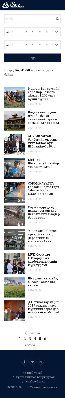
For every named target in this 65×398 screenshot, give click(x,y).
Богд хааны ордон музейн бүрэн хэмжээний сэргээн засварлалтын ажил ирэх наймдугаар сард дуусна (43, 118)
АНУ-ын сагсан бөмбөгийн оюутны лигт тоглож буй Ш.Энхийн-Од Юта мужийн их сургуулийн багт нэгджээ (42, 141)
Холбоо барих (35, 381)
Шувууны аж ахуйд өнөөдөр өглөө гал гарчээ (43, 282)
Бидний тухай (33, 373)
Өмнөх (35, 332)
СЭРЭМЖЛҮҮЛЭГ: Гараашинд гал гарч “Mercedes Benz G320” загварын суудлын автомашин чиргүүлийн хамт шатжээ (44, 189)
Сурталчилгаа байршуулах (35, 377)
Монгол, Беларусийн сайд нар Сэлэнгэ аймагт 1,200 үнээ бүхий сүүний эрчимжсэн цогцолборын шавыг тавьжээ (44, 94)
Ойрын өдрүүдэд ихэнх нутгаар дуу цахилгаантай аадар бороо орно (44, 212)
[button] (60, 5)
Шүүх (32, 58)
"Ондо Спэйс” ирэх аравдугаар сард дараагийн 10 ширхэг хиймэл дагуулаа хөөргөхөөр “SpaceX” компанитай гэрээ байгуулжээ (44, 236)
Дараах (30, 344)
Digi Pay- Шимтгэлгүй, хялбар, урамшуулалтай (44, 163)
